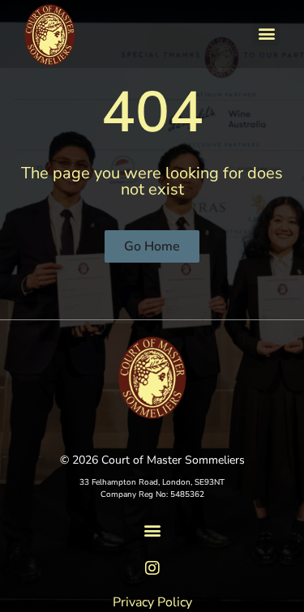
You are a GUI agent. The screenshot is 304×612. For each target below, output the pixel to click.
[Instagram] (152, 568)
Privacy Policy (152, 602)
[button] (266, 32)
